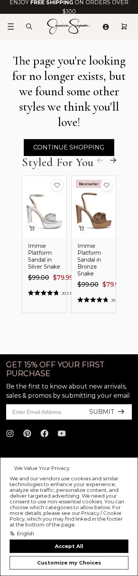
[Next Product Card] (113, 160)
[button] (57, 185)
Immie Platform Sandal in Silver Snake (44, 256)
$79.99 (63, 277)
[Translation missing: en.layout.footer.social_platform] (10, 433)
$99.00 (38, 277)
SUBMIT (102, 411)
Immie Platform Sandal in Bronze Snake (89, 259)
